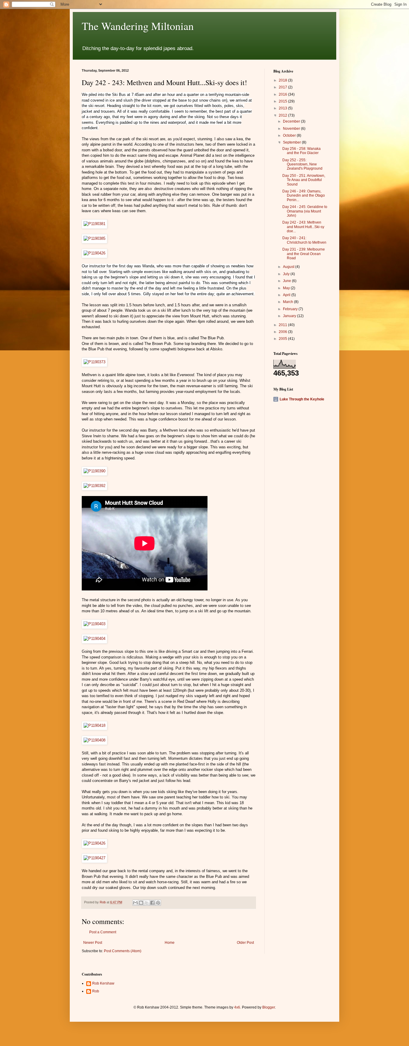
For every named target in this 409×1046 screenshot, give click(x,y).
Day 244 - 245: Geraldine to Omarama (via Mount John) (304, 211)
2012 (283, 115)
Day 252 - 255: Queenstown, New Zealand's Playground (302, 164)
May (287, 288)
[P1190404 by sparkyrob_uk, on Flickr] (94, 638)
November (292, 128)
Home (170, 943)
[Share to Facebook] (152, 903)
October (290, 135)
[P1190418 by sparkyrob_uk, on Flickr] (94, 725)
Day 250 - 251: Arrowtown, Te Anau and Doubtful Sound (303, 180)
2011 (283, 325)
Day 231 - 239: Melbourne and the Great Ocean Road (303, 253)
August (289, 267)
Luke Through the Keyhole (302, 399)
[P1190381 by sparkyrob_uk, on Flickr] (94, 223)
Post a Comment (102, 932)
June (287, 281)
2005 (283, 339)
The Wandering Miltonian (138, 26)
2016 (283, 94)
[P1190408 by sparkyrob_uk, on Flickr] (94, 740)
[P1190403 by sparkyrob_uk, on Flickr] (94, 624)
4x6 (237, 1007)
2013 (283, 108)
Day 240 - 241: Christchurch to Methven (304, 240)
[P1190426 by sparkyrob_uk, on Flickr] (94, 253)
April (287, 295)
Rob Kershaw (103, 983)
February (291, 309)
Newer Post (92, 943)
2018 (283, 80)
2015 (283, 101)
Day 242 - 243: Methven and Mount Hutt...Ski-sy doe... (303, 226)
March (288, 302)
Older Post (245, 943)
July (286, 274)
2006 (283, 332)
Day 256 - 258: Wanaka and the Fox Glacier (301, 151)
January (290, 316)
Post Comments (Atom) (122, 951)
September (292, 142)
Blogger (268, 1007)
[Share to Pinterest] (158, 903)
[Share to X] (147, 903)
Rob (95, 991)
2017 (283, 87)
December (292, 121)
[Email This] (135, 903)
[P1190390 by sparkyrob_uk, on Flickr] (94, 471)
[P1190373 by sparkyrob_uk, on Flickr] (94, 362)
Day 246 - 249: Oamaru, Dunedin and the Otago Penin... (303, 195)
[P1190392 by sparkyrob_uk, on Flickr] (94, 485)
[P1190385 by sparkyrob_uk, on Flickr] (94, 238)
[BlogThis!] (141, 903)
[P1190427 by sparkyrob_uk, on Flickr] (94, 858)
